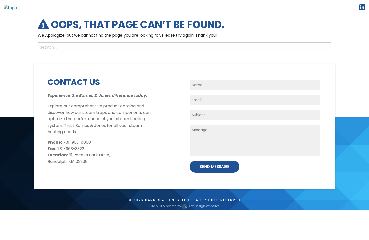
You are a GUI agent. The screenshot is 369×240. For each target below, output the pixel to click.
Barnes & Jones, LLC (167, 200)
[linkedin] (362, 8)
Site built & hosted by (184, 206)
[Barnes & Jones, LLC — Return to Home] (10, 7)
